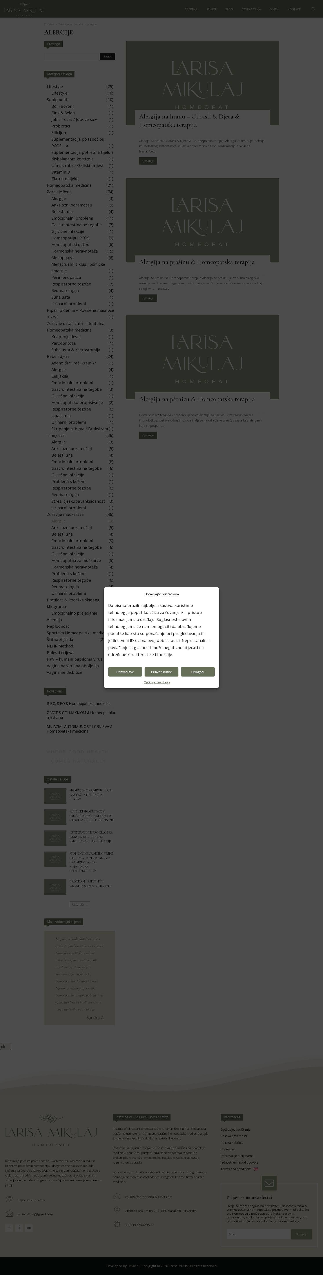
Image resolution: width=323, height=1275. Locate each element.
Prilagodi (197, 672)
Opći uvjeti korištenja (157, 682)
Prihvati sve (125, 672)
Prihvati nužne (161, 672)
